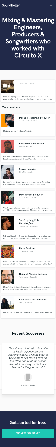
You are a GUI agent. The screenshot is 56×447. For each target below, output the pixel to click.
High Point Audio (28, 385)
